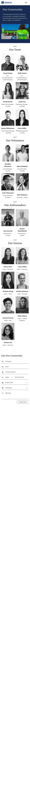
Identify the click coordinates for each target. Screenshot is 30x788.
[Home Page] (6, 2)
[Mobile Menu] (26, 2)
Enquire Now (23, 402)
